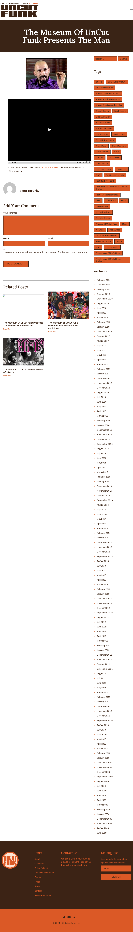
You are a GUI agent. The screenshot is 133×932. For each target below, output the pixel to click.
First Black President (105, 181)
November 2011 (104, 659)
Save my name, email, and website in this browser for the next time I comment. (46, 252)
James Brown (102, 206)
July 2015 (101, 453)
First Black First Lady (115, 175)
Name (6, 238)
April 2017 (101, 360)
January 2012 (103, 650)
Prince (119, 241)
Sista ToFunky (112, 247)
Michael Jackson (103, 212)
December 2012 (104, 599)
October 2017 (103, 336)
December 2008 (104, 819)
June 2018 (102, 308)
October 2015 (103, 439)
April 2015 (101, 467)
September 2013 (105, 556)
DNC (98, 175)
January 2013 (103, 594)
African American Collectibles (109, 105)
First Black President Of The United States (111, 188)
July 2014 (101, 509)
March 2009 (102, 805)
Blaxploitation (102, 152)
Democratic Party (103, 169)
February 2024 (104, 280)
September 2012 (105, 613)
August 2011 (103, 673)
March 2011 (102, 692)
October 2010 (103, 716)
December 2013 (104, 542)
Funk (98, 201)
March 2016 (102, 416)
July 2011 (101, 678)
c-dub (116, 152)
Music (124, 224)
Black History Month (105, 140)
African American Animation (108, 93)
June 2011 (102, 683)
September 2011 (105, 669)
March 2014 (102, 528)
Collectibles (114, 158)
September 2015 (105, 444)
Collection (39, 863)
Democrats (122, 169)
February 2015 (103, 477)
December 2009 (104, 763)
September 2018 (105, 299)
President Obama (103, 241)
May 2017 (101, 355)
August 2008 (103, 828)
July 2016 (101, 397)
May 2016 (101, 406)
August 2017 (103, 341)
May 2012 (101, 631)
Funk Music (111, 201)
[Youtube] (69, 917)
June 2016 (102, 402)
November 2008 (104, 823)
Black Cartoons (103, 123)
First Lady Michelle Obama (107, 195)
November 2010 (104, 711)
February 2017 (104, 369)
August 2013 (103, 561)
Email (51, 238)
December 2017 (104, 331)
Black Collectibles (104, 128)
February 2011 (103, 697)
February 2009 (103, 809)
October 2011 (103, 664)
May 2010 (101, 739)
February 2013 (103, 589)
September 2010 (105, 720)
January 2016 (103, 425)
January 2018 (103, 327)
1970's (99, 82)
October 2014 (103, 495)
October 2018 (103, 294)
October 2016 (103, 388)
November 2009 (104, 767)
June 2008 (102, 833)
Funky (123, 201)
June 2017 (102, 350)
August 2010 (103, 725)
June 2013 (102, 570)
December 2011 (104, 655)
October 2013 (103, 552)
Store (37, 886)
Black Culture (102, 134)
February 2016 (103, 420)
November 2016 (104, 383)
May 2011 (101, 688)
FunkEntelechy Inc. (43, 895)
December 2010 (104, 706)
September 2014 (105, 500)
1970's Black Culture (117, 82)
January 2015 (103, 481)
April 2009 (101, 800)
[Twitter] (64, 917)
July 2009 (101, 786)
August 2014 (103, 505)
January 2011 (103, 702)
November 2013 (104, 547)
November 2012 (104, 603)
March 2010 (102, 748)
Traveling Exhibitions (44, 872)
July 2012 (101, 622)
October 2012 (103, 608)
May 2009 (101, 795)
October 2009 (103, 772)
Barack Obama (102, 111)
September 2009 (105, 777)
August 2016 (103, 392)
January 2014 (103, 538)
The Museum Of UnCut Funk (108, 253)
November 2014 (104, 491)
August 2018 (103, 303)
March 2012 (102, 641)
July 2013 (101, 566)
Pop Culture (115, 230)
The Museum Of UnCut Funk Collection (108, 260)
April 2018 (101, 313)
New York (100, 230)
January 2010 (103, 758)
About (37, 859)
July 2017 (101, 346)
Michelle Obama (103, 218)
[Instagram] (74, 917)
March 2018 (102, 317)
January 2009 (103, 814)
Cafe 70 (99, 158)
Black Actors (120, 111)
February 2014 (104, 533)
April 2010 (101, 744)
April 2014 (101, 524)
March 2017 (102, 364)
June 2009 (102, 791)
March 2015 (102, 472)
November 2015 (104, 435)
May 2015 (101, 463)
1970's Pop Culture (104, 88)
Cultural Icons (102, 164)
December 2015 (104, 430)
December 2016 (104, 378)
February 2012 (103, 645)
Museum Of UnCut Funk (106, 224)
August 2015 (103, 449)
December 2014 (104, 486)
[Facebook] (58, 917)
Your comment (10, 213)
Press (37, 882)
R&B (98, 247)
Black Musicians (119, 146)
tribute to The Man (49, 167)
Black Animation (103, 117)
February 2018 (103, 322)
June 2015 (102, 458)
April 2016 (101, 411)
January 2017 (103, 374)
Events (38, 877)
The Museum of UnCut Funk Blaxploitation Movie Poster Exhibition (63, 325)
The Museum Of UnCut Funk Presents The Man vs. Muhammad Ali (23, 324)
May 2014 (101, 519)
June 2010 (102, 734)
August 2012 (103, 617)
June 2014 (102, 514)
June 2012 (102, 627)
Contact (38, 891)
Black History (119, 134)
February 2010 (103, 753)
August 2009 (103, 781)
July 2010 (101, 730)
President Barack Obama (106, 236)
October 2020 (103, 285)
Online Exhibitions (43, 868)
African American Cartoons (108, 99)
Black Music (101, 146)
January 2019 (103, 289)
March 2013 (102, 584)
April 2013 (101, 580)
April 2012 (101, 636)
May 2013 (101, 575)
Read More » (7, 329)
